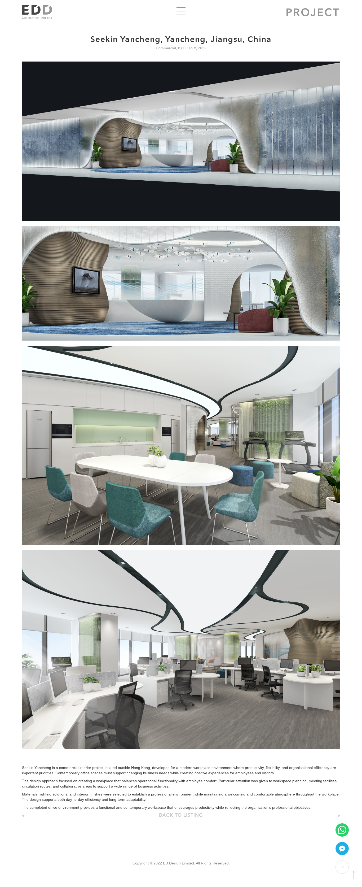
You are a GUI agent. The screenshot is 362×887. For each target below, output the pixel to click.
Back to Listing (181, 815)
